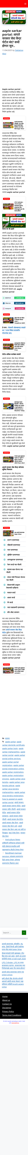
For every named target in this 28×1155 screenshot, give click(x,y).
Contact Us (7, 1004)
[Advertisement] (14, 73)
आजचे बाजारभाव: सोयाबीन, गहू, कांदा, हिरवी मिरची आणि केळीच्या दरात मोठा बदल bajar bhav (13, 946)
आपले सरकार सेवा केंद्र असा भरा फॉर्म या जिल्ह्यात (14, 829)
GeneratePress (15, 1023)
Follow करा (21, 308)
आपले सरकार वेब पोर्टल (15, 819)
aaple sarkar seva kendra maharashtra (11, 789)
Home (5, 996)
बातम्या (7, 738)
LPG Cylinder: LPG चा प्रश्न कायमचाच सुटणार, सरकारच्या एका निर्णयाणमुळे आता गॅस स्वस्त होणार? (13, 965)
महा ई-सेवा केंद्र (14, 832)
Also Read (6, 118)
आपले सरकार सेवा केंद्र (10, 822)
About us (6, 1000)
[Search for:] (12, 932)
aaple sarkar (10, 741)
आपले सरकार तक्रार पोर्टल (11, 805)
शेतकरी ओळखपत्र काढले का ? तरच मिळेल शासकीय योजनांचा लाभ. (13, 330)
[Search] (24, 932)
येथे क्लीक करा (20, 298)
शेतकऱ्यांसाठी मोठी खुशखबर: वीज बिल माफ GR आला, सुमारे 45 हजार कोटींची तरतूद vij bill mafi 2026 (14, 956)
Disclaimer (6, 1007)
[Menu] (25, 3)
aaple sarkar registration (13, 772)
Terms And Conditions (11, 1015)
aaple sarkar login (10, 748)
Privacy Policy (8, 1011)
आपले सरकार (18, 802)
